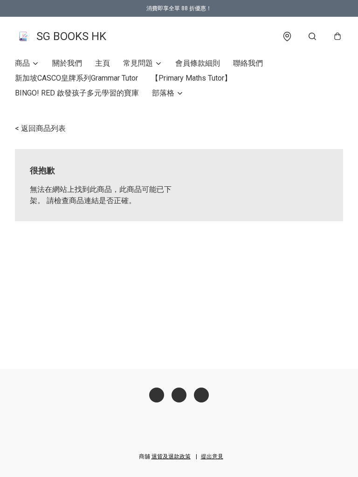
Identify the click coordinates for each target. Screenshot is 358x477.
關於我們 (67, 63)
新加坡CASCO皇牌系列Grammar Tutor (76, 78)
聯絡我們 (248, 63)
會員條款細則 (197, 63)
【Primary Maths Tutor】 (191, 78)
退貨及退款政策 (171, 456)
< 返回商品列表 (40, 128)
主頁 (102, 63)
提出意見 (212, 456)
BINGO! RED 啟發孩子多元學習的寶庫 (77, 93)
